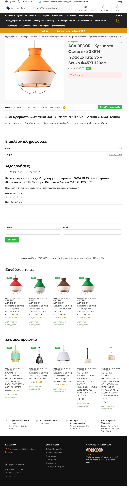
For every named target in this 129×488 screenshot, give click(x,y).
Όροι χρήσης (52, 459)
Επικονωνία (51, 463)
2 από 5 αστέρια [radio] (10, 197)
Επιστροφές (51, 456)
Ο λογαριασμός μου (85, 10)
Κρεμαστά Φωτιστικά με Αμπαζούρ (103, 37)
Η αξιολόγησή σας (14, 202)
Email (66, 227)
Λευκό (119, 154)
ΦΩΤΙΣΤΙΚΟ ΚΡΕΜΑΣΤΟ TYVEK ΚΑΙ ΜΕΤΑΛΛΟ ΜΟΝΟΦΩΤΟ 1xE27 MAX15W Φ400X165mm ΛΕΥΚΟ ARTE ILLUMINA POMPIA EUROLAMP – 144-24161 (87, 384)
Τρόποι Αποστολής (54, 452)
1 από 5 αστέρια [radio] (6, 197)
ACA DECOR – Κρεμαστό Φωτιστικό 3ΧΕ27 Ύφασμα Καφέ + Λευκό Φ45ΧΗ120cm (63, 309)
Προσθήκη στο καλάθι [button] (15, 328)
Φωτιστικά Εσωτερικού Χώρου (54, 37)
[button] (119, 18)
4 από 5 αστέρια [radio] (17, 197)
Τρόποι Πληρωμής (54, 449)
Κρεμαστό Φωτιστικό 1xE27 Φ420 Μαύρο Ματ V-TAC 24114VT (38, 376)
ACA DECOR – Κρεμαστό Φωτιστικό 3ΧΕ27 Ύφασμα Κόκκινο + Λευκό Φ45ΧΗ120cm (14, 309)
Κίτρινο (112, 154)
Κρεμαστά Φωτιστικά (77, 37)
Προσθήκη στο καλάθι (110, 107)
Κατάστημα (24, 37)
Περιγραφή (19, 107)
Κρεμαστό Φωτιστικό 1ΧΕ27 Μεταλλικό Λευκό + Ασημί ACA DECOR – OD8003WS (62, 377)
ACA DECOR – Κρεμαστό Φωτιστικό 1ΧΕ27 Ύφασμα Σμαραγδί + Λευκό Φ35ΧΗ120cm (38, 309)
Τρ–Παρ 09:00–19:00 (13, 473)
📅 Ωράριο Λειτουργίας (14, 465)
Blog (120, 2)
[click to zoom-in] (34, 70)
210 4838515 (26, 2)
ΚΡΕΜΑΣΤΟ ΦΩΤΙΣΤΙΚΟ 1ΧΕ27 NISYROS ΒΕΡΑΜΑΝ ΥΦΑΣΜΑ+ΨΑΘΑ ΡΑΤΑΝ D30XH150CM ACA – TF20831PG (14, 380)
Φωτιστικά (35, 37)
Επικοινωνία (103, 10)
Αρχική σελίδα (11, 37)
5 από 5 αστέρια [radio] (21, 197)
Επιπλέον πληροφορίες (37, 107)
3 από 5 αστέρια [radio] (14, 197)
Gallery (8, 107)
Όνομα (9, 227)
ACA (103, 258)
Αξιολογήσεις (57, 107)
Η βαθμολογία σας (14, 193)
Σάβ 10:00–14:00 (11, 476)
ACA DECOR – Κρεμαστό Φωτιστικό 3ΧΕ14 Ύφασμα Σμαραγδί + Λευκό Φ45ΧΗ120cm (86, 309)
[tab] (9, 107)
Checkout (118, 10)
